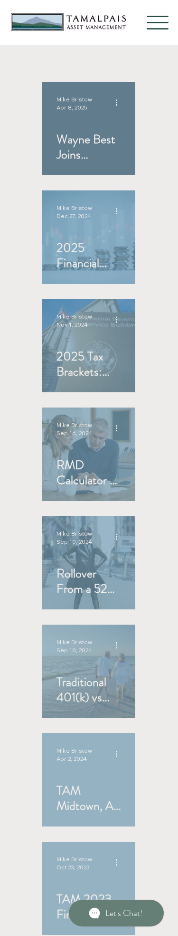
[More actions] (119, 103)
